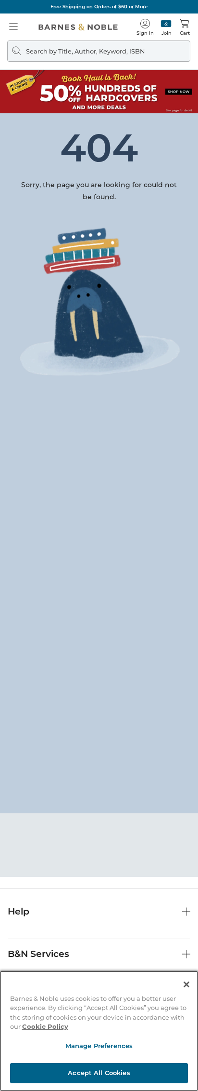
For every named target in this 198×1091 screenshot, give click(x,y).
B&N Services (38, 953)
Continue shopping (99, 203)
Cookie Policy (45, 1026)
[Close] (186, 984)
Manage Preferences (99, 1046)
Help (18, 911)
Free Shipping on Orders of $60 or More (99, 6)
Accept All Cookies (99, 1073)
